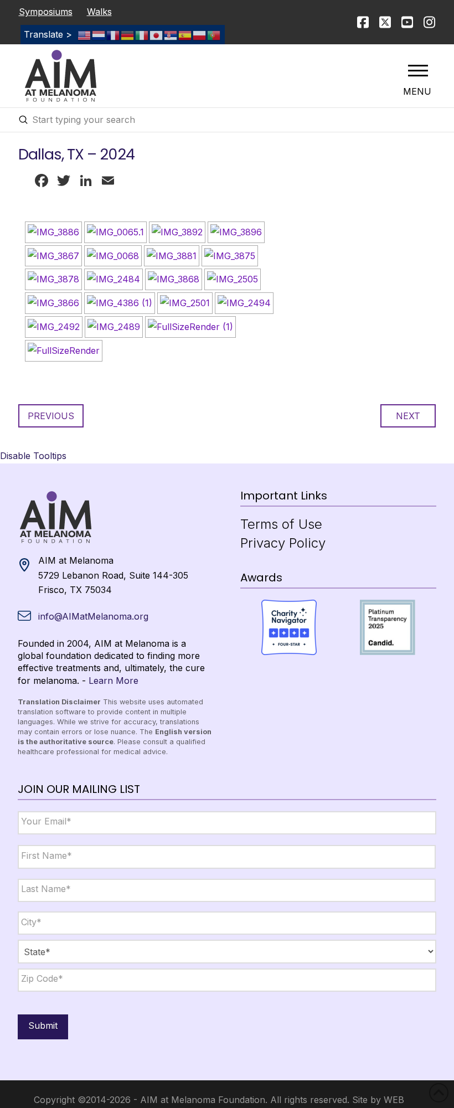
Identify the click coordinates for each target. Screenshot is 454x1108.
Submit (43, 1025)
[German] (128, 34)
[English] (85, 34)
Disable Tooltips (33, 455)
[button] (418, 70)
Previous (51, 415)
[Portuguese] (214, 34)
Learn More (113, 680)
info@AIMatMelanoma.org (93, 616)
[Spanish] (185, 34)
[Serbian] (171, 34)
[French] (113, 34)
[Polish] (200, 34)
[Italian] (142, 34)
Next (408, 415)
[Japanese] (156, 34)
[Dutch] (99, 34)
